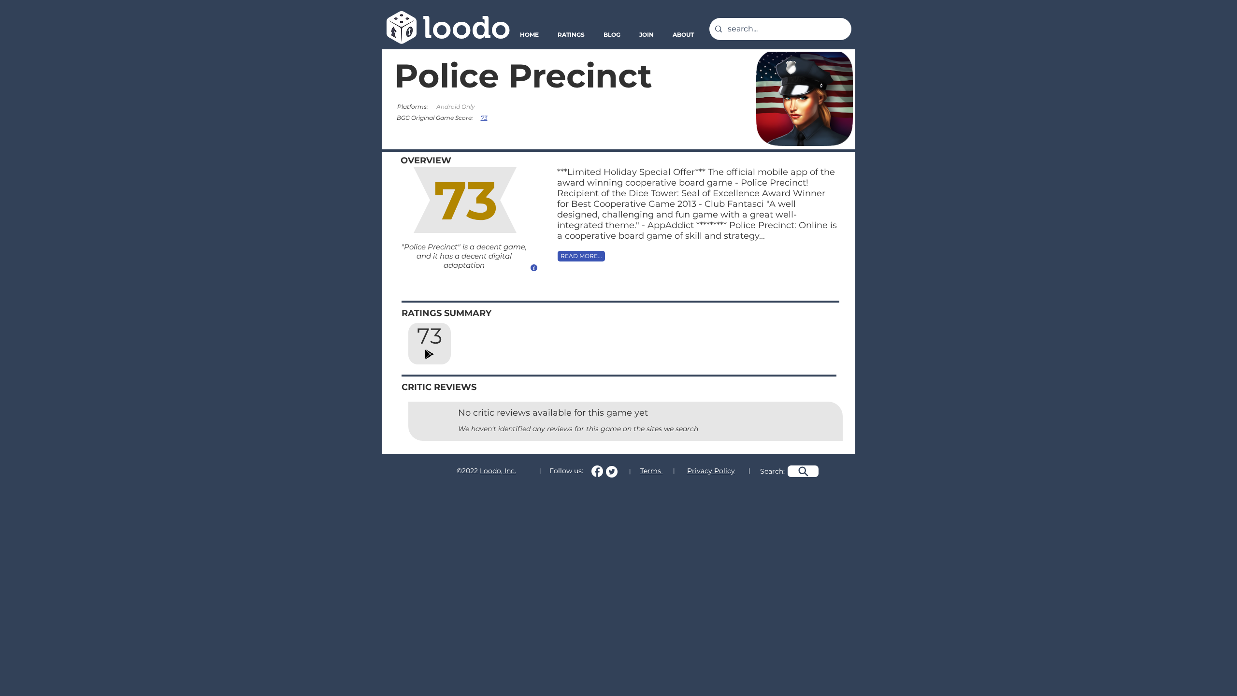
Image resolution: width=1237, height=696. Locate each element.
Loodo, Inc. (498, 470)
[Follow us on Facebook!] (597, 471)
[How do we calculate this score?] (534, 267)
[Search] (803, 471)
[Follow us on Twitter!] (612, 472)
